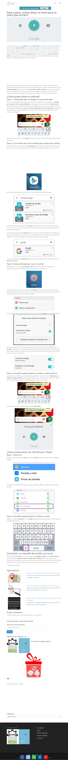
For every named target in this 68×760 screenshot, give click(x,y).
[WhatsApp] (34, 757)
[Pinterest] (46, 757)
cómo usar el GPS (12, 228)
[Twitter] (28, 757)
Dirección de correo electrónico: (16, 624)
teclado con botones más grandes (50, 50)
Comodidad (40, 728)
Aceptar (44, 8)
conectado (22, 615)
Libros (39, 730)
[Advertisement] (34, 72)
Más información (34, 8)
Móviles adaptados (42, 733)
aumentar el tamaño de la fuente (30, 52)
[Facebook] (22, 757)
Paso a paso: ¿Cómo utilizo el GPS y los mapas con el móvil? (43, 573)
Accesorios (40, 738)
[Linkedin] (40, 757)
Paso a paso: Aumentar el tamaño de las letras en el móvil (43, 585)
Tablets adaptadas (42, 735)
